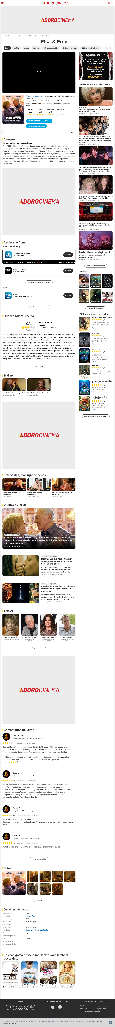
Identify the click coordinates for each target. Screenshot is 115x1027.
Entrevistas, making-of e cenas (25, 475)
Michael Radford (38, 101)
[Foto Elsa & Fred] (14, 883)
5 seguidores (16, 811)
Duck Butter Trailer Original (108, 301)
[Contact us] (33, 1007)
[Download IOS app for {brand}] (54, 1007)
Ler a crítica (39, 366)
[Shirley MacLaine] (10, 625)
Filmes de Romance (34, 36)
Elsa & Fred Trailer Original (37, 393)
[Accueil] (56, 3)
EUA (27, 913)
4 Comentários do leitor (39, 859)
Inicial (5, 36)
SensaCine (83, 1009)
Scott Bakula (67, 637)
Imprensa (30, 109)
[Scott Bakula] (67, 625)
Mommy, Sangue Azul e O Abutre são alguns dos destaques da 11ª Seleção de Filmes (57, 561)
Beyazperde (100, 1009)
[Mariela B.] (6, 809)
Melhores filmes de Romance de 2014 (61, 987)
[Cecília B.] (6, 836)
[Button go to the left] (106, 48)
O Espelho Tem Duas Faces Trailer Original (84, 286)
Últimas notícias (15, 504)
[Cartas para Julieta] (67, 972)
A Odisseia (95, 333)
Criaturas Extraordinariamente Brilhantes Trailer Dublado (96, 286)
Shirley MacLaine (38, 103)
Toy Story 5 (96, 349)
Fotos (8, 868)
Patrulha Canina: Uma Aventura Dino (99, 398)
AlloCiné (83, 1006)
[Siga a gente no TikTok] (27, 1007)
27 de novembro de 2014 (35, 96)
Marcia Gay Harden (48, 637)
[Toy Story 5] (84, 355)
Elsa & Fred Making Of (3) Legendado (62, 493)
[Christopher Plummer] (29, 625)
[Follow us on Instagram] (21, 1007)
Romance (29, 98)
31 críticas (25, 811)
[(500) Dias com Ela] (29, 972)
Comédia (65, 96)
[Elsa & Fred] (13, 109)
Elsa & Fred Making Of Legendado (11, 493)
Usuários (40, 109)
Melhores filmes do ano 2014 (20, 987)
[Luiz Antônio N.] (6, 737)
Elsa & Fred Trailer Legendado (14, 393)
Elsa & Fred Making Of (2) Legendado (37, 493)
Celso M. (16, 773)
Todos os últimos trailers (96, 308)
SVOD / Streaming (11, 246)
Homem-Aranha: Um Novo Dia (102, 317)
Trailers (9, 375)
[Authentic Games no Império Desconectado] (84, 387)
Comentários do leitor (19, 730)
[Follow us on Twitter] (15, 1007)
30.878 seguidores (18, 738)
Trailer (94, 328)
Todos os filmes (23, 36)
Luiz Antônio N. (18, 736)
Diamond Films (30, 916)
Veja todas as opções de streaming (39, 282)
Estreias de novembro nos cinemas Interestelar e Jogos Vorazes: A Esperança (58, 588)
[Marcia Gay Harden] (48, 625)
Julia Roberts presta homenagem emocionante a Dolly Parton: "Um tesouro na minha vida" (96, 197)
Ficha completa (39, 649)
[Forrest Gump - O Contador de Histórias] (10, 972)
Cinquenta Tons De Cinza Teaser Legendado (108, 286)
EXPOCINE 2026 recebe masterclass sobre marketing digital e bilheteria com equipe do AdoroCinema (94, 225)
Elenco (8, 610)
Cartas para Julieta (67, 985)
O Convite (95, 365)
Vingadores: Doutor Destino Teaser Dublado (96, 301)
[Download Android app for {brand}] (61, 1007)
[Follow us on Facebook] (8, 1007)
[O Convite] (84, 371)
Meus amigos (61, 109)
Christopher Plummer (54, 103)
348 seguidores (17, 776)
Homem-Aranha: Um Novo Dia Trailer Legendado (84, 301)
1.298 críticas (30, 738)
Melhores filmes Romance (39, 987)
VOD (4, 287)
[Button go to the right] (110, 48)
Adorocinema (50, 109)
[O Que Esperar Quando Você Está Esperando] (48, 972)
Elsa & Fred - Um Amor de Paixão (37, 930)
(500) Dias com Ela (29, 985)
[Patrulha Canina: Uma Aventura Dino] (84, 403)
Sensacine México (92, 1012)
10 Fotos (39, 900)
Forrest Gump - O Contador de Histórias (18, 985)
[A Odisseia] (84, 339)
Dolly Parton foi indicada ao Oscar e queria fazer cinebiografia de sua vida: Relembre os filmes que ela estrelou (94, 109)
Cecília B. (16, 836)
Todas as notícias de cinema (96, 265)
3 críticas (25, 838)
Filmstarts (99, 1006)
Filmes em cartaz (13, 36)
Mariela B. (16, 808)
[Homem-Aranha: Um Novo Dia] (84, 324)
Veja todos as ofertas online (39, 307)
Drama (72, 96)
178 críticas (27, 776)
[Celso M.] (6, 774)
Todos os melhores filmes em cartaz (95, 416)
